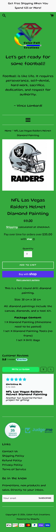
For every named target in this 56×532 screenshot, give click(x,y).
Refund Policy (12, 460)
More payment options (28, 280)
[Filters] (43, 369)
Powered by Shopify (28, 519)
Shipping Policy (13, 456)
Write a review (20, 369)
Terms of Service (14, 469)
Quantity (28, 249)
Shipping (12, 227)
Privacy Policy (12, 465)
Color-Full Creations (38, 515)
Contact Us (10, 451)
